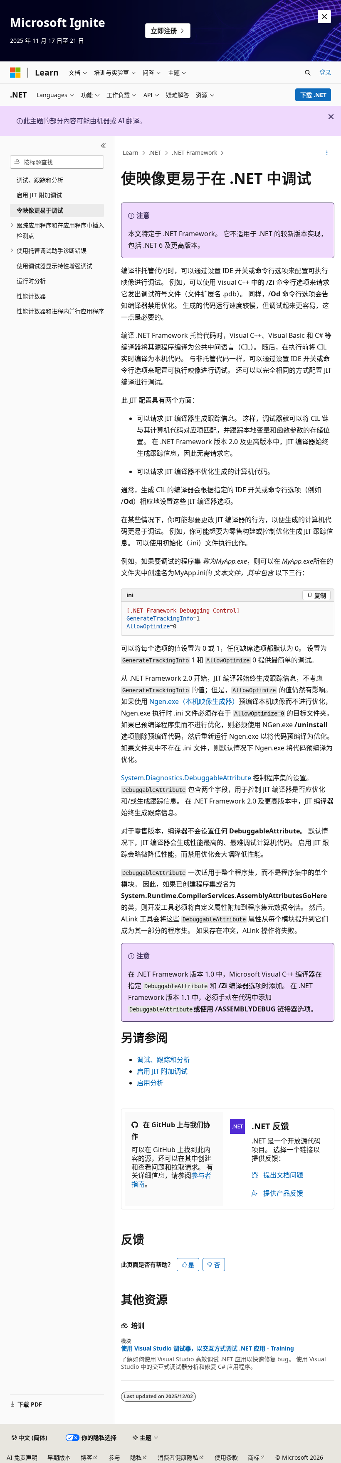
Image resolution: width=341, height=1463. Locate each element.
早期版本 (59, 1457)
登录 (325, 72)
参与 (114, 1457)
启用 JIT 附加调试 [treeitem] (39, 195)
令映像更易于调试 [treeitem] (40, 210)
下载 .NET (313, 95)
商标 (253, 1457)
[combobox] (57, 162)
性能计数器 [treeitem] (31, 296)
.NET (154, 152)
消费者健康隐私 (178, 1457)
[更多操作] (327, 153)
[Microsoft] (15, 72)
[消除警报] (324, 16)
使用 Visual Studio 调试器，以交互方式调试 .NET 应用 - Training (207, 1348)
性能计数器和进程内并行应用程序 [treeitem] (60, 311)
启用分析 (150, 1082)
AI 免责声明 (22, 1457)
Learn (130, 152)
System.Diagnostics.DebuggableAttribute (186, 777)
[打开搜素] (307, 72)
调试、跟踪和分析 (163, 1059)
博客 (86, 1457)
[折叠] (103, 145)
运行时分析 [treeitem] (31, 281)
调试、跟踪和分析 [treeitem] (40, 180)
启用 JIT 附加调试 (162, 1071)
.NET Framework (194, 152)
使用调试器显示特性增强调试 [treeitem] (54, 266)
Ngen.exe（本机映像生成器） (194, 701)
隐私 (136, 1457)
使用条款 (226, 1457)
